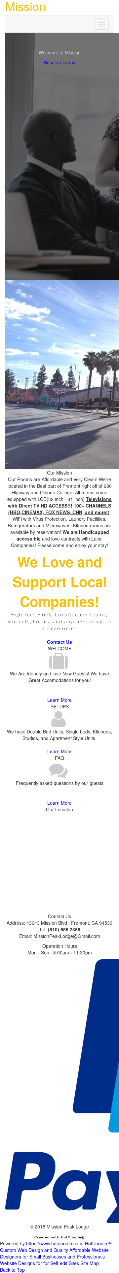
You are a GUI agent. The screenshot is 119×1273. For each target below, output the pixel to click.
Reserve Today (59, 62)
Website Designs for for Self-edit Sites (39, 1263)
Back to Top (12, 1269)
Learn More (59, 700)
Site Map (89, 1263)
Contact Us (59, 641)
